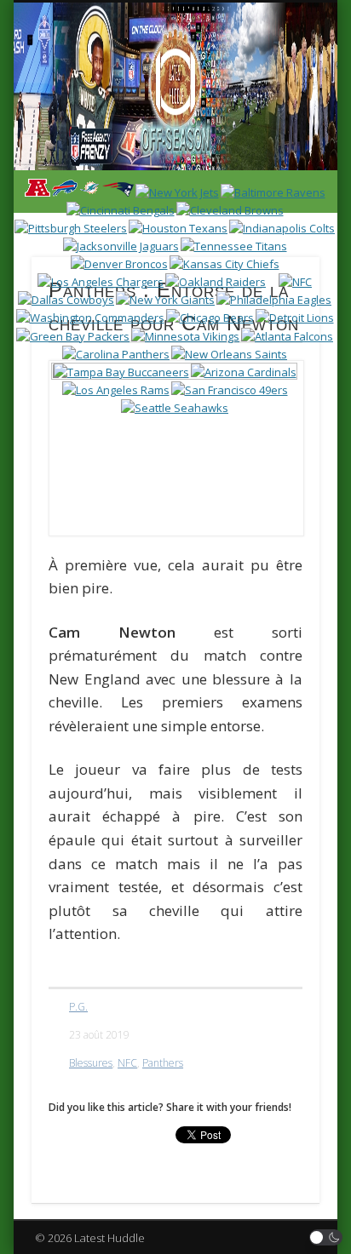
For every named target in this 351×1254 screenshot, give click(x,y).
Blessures (90, 1063)
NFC (127, 1063)
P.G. (78, 1006)
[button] (326, 1237)
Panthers (162, 1063)
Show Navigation (275, 152)
